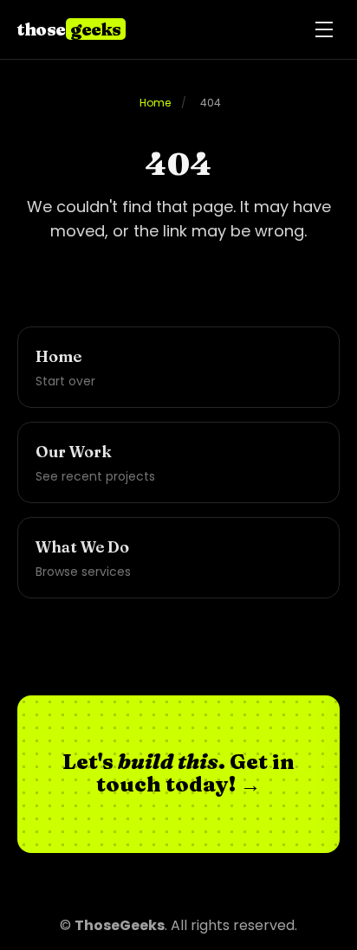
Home (155, 102)
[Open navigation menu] (324, 29)
